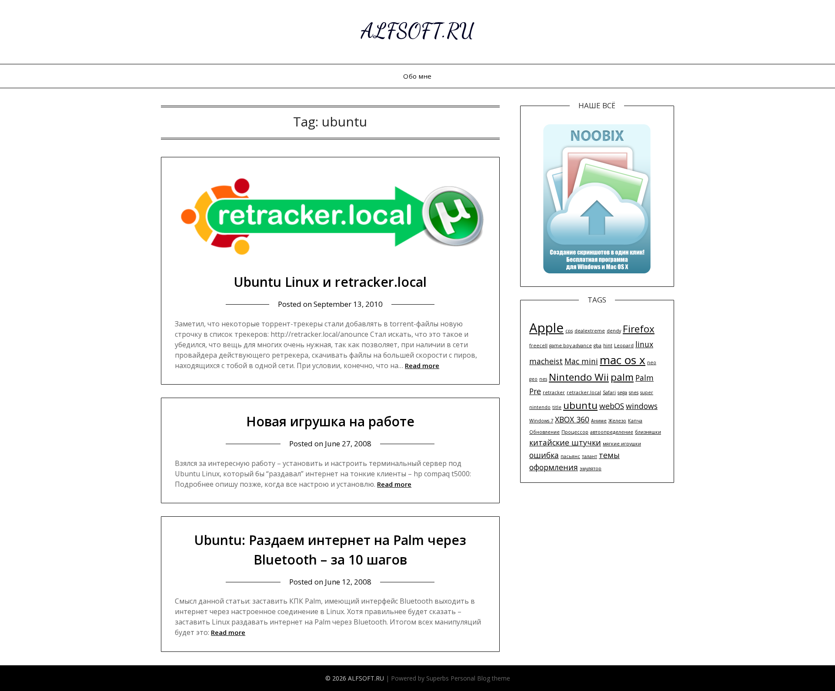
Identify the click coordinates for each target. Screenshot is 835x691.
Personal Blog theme (480, 678)
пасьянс (570, 456)
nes (543, 379)
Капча (635, 421)
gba (597, 345)
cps (569, 331)
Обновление (544, 432)
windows (642, 406)
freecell (538, 345)
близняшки (648, 432)
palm (622, 377)
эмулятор (590, 468)
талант (589, 456)
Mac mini (581, 361)
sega (622, 392)
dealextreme (589, 331)
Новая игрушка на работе (330, 421)
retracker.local (584, 392)
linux (644, 344)
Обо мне (417, 76)
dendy (614, 331)
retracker (554, 392)
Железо (617, 421)
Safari (609, 392)
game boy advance (570, 345)
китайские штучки (565, 442)
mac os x (622, 360)
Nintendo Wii (579, 377)
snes (633, 392)
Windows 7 (541, 421)
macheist (546, 361)
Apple (546, 327)
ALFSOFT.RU (417, 30)
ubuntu (580, 405)
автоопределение (611, 432)
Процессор (574, 432)
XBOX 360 (572, 419)
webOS (611, 406)
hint (607, 345)
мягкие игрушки (622, 444)
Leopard (624, 345)
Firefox (639, 329)
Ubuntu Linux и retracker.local (330, 282)
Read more (422, 365)
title (556, 407)
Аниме (599, 421)
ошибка (544, 455)
